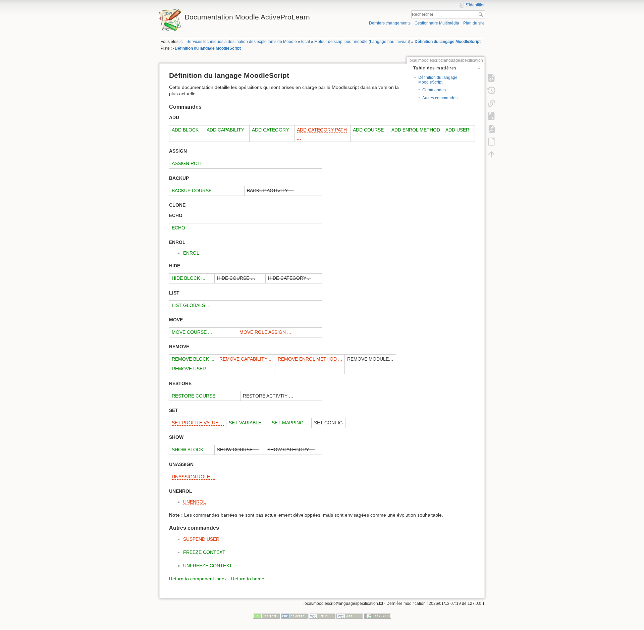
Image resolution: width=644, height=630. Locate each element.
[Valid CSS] (349, 616)
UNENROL (194, 502)
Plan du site (474, 23)
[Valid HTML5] (322, 616)
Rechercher (481, 14)
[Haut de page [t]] (491, 154)
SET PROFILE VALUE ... (198, 422)
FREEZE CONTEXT (204, 552)
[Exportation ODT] (491, 141)
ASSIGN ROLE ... (190, 163)
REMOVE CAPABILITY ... (246, 359)
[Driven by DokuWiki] (377, 616)
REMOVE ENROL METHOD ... (310, 359)
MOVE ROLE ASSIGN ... (265, 332)
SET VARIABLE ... (248, 422)
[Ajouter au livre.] (491, 115)
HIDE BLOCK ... (188, 278)
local (305, 41)
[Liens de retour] (491, 103)
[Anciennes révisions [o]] (491, 90)
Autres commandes (440, 98)
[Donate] (266, 616)
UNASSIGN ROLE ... (193, 476)
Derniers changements (390, 23)
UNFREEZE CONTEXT (207, 565)
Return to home (247, 578)
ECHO (178, 227)
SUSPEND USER (201, 539)
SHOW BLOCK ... (190, 449)
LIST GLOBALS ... (191, 305)
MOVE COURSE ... (192, 332)
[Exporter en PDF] (491, 128)
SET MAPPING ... (290, 422)
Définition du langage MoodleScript (448, 41)
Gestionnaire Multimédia (437, 23)
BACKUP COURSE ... (194, 190)
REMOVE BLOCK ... (193, 359)
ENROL (191, 253)
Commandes (434, 90)
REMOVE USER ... (191, 368)
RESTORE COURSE (193, 396)
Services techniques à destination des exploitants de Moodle (241, 41)
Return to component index (198, 578)
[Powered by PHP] (294, 616)
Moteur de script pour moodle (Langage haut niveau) (362, 41)
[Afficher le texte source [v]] (491, 77)
